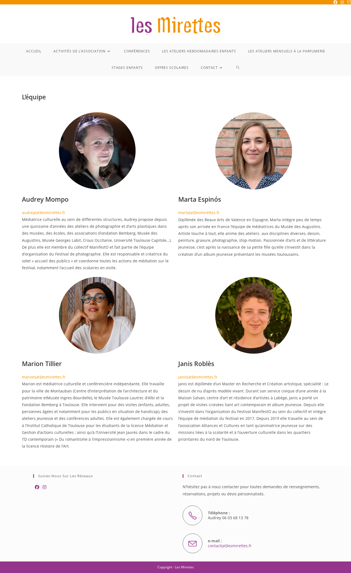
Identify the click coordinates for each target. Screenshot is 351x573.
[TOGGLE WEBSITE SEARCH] (238, 68)
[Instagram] (44, 487)
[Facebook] (37, 487)
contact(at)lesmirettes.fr (230, 545)
